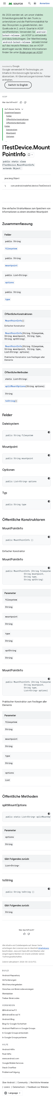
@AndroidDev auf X (11, 1014)
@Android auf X (9, 1010)
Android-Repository (11, 975)
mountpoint (11, 265)
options (9, 282)
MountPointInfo (13, 320)
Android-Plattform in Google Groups (18, 1028)
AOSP (4, 96)
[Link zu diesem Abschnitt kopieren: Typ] (10, 493)
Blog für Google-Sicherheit (14, 1023)
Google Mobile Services (12, 1063)
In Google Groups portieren (14, 1037)
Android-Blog (8, 1019)
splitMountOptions (15, 386)
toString (10, 401)
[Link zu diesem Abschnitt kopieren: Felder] (15, 415)
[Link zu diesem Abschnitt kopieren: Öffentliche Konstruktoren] (48, 520)
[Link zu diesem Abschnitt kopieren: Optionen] (17, 470)
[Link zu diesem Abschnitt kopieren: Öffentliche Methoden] (41, 796)
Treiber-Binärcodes (10, 998)
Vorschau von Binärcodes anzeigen (18, 989)
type (7, 299)
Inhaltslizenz (43, 948)
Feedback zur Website (38, 1087)
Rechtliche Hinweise (40, 1082)
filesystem (11, 248)
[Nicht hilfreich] (25, 102)
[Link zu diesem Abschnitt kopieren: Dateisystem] (21, 424)
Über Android (8, 1082)
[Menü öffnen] (4, 3)
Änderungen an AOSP (31, 52)
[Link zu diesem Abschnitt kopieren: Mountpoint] (20, 447)
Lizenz (7, 1087)
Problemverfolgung (11, 1072)
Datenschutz (19, 1087)
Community (22, 1082)
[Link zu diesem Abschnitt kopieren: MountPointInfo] (26, 528)
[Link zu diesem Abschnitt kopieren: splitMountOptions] (29, 805)
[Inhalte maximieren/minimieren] (22, 109)
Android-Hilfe (8, 1049)
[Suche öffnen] (29, 3)
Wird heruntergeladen (12, 984)
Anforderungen (9, 980)
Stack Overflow (9, 1067)
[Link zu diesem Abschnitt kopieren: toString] (15, 880)
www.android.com (10, 1058)
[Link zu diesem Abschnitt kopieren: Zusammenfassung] (35, 224)
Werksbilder (7, 993)
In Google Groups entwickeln (15, 1033)
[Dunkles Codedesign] (49, 432)
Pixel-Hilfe (6, 1054)
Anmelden (45, 3)
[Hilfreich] (21, 102)
